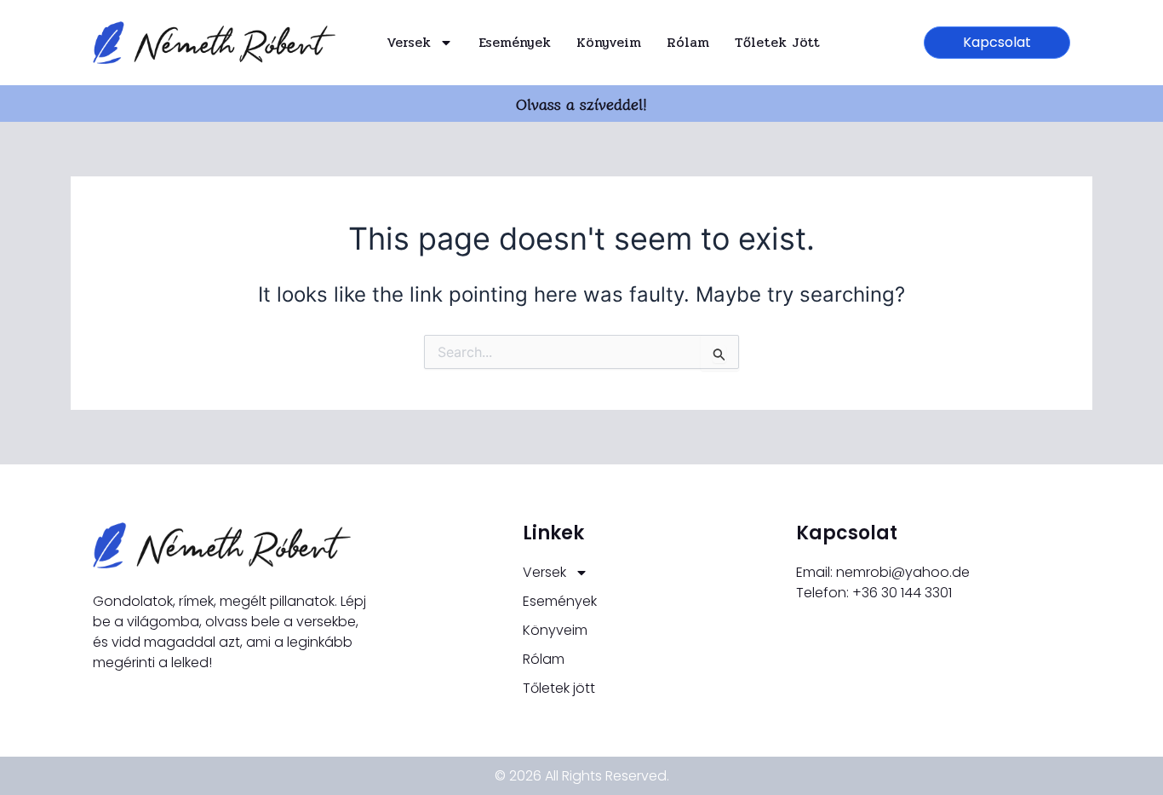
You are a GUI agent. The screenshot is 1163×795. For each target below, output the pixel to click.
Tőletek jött (777, 42)
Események (514, 42)
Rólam (688, 42)
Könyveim (608, 42)
